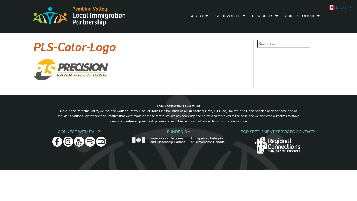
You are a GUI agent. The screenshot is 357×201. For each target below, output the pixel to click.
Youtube (79, 139)
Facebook (57, 139)
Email (101, 139)
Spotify (90, 139)
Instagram (68, 139)
